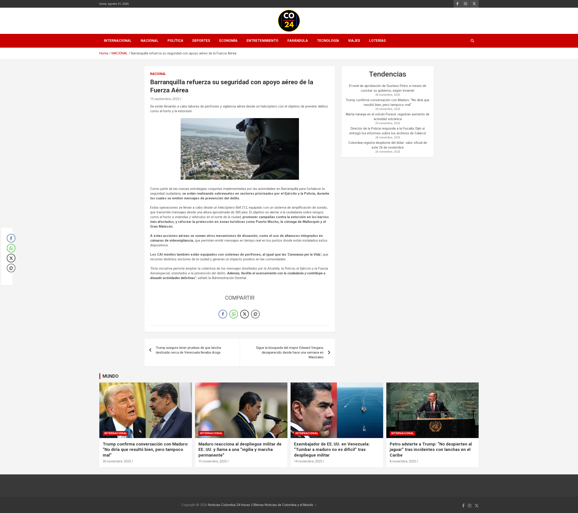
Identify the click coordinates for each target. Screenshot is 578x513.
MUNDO (111, 376)
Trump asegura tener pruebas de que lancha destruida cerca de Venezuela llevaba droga (188, 350)
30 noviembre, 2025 (117, 461)
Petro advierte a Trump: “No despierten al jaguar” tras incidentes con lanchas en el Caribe (431, 449)
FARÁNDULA (297, 41)
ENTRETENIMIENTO (262, 41)
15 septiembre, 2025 (164, 99)
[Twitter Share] (244, 314)
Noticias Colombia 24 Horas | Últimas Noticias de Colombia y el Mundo (260, 505)
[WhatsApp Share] (233, 314)
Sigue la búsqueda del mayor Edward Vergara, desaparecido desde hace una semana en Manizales (290, 352)
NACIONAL (149, 41)
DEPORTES (201, 41)
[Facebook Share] (223, 314)
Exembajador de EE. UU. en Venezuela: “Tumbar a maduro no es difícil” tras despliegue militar (332, 449)
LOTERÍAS (377, 41)
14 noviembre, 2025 (308, 461)
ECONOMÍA (228, 41)
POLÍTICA (175, 41)
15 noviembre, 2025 (212, 461)
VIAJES (354, 41)
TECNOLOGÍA (328, 41)
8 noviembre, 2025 (403, 461)
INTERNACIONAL (118, 41)
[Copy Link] (255, 314)
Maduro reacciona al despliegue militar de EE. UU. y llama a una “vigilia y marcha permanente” (240, 449)
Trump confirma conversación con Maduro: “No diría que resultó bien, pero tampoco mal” (145, 449)
